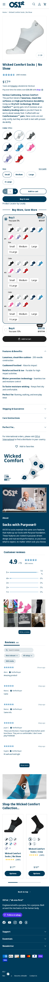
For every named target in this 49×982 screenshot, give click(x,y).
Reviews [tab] (12, 642)
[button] (34, 4)
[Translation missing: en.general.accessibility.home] (17, 4)
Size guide (42, 169)
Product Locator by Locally (14, 203)
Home (5, 12)
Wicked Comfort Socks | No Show (20, 12)
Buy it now (24, 199)
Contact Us (33, 976)
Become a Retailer (20, 976)
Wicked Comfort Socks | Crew (37, 850)
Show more (24, 765)
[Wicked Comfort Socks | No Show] (13, 824)
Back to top (23, 892)
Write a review (24, 632)
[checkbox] (10, 661)
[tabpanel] (24, 709)
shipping (14, 86)
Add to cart (33, 191)
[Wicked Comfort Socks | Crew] (36, 824)
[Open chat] (8, 974)
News (4, 976)
